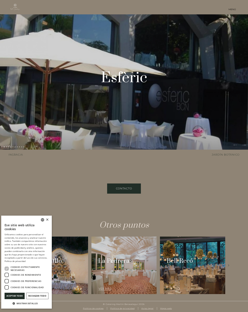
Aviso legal (147, 308)
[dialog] (26, 262)
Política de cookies (93, 308)
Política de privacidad (122, 308)
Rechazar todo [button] (37, 295)
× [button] (47, 219)
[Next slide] (244, 145)
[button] (26, 303)
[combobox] (42, 220)
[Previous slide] (235, 145)
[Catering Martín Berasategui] (15, 7)
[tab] (4, 146)
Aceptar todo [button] (14, 295)
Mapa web (166, 308)
